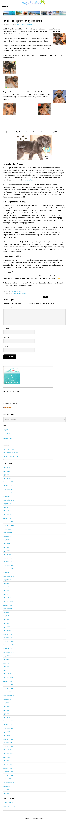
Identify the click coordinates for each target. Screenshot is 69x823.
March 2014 (7, 735)
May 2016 (6, 666)
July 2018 (6, 583)
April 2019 (6, 551)
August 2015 (7, 699)
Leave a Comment (26, 24)
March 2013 (7, 750)
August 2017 (7, 612)
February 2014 (8, 739)
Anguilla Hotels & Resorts (11, 434)
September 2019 (8, 532)
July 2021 (6, 507)
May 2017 (6, 623)
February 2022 (8, 482)
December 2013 (8, 746)
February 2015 (8, 721)
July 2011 (6, 790)
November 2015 (8, 688)
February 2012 (8, 764)
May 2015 (6, 710)
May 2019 (6, 547)
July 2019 (6, 540)
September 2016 (8, 652)
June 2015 (6, 706)
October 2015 (7, 692)
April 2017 (6, 627)
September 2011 (8, 782)
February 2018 (8, 601)
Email (6, 338)
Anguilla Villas (7, 438)
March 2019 (7, 554)
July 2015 (6, 703)
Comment (7, 308)
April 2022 (6, 475)
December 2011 (8, 771)
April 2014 (6, 732)
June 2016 (6, 663)
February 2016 (8, 677)
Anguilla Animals (17, 291)
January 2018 (7, 605)
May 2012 (6, 761)
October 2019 (7, 529)
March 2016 (7, 674)
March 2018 (7, 598)
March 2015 (7, 717)
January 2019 (7, 561)
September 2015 (8, 695)
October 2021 (7, 496)
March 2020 (7, 511)
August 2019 (7, 536)
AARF (14, 293)
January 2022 (7, 485)
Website (6, 347)
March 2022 (7, 478)
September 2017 (8, 609)
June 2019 (6, 543)
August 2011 (7, 786)
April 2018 (6, 594)
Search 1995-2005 (9, 806)
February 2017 (8, 634)
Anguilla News (34, 2)
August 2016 (7, 656)
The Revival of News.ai (10, 456)
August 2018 (7, 580)
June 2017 (6, 619)
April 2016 (6, 670)
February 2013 (8, 753)
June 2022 (6, 467)
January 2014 (7, 742)
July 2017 (6, 616)
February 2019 (8, 558)
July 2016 (6, 659)
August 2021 (7, 503)
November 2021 (8, 493)
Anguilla (5, 430)
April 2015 (6, 714)
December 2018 (8, 565)
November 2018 (8, 569)
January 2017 (7, 637)
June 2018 (6, 587)
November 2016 (8, 645)
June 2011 (6, 793)
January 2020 (7, 518)
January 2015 (7, 724)
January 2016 (7, 681)
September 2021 (8, 500)
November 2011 (8, 775)
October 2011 (7, 779)
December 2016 (8, 641)
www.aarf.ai (28, 180)
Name (6, 329)
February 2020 (8, 514)
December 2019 (8, 522)
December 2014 (8, 728)
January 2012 (7, 768)
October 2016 (7, 648)
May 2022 (6, 471)
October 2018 (7, 572)
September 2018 (8, 576)
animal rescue (20, 293)
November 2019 (8, 525)
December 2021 (8, 489)
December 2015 (8, 685)
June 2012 (6, 757)
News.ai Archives (8, 802)
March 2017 (7, 630)
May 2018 (6, 590)
